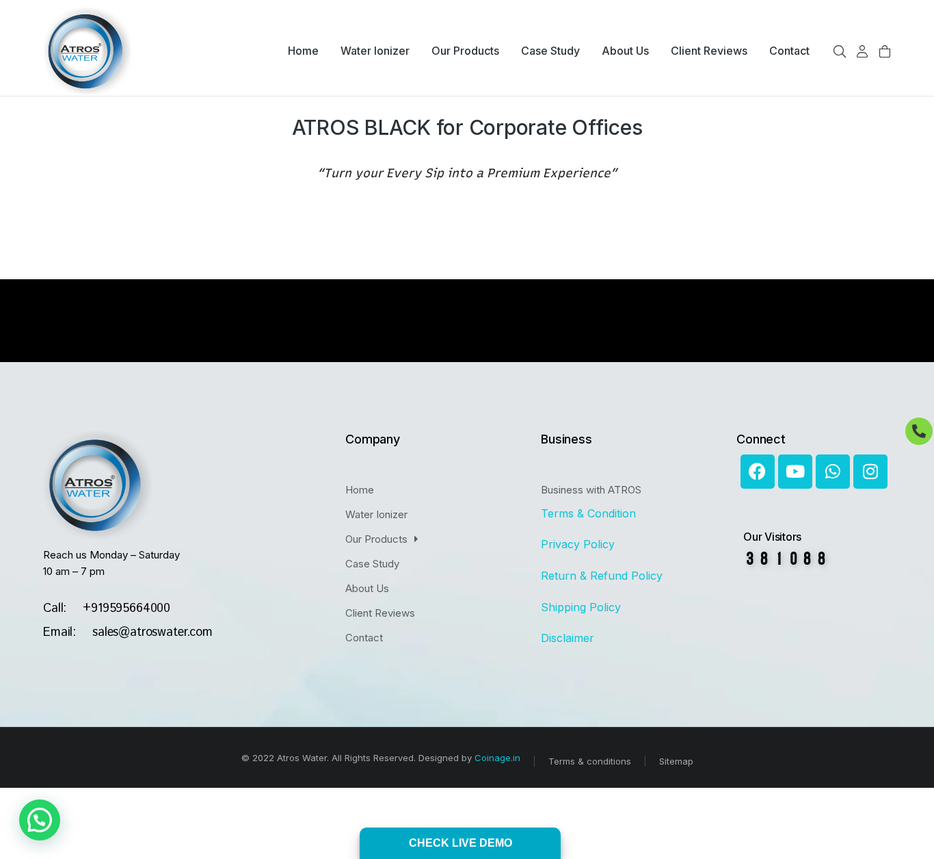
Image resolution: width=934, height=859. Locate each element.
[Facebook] (757, 471)
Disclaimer (567, 638)
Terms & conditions (589, 761)
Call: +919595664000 (106, 608)
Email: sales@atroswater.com (128, 632)
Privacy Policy (578, 544)
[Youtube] (795, 471)
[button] (39, 820)
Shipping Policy (582, 607)
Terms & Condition (590, 513)
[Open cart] (885, 51)
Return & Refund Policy (603, 575)
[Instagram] (870, 471)
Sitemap (676, 761)
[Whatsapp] (833, 471)
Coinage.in (497, 757)
